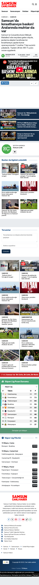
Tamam (35, 575)
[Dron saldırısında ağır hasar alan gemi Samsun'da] (10, 186)
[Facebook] (8, 519)
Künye (20, 549)
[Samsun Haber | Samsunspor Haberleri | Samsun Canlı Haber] (8, 4)
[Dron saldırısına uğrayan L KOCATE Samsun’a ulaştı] (29, 333)
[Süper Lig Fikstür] (36, 438)
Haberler (4, 17)
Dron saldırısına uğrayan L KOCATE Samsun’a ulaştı (28, 344)
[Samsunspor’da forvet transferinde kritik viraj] (29, 309)
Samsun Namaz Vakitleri (11, 530)
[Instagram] (19, 519)
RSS (7, 562)
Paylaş (6, 83)
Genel (5, 549)
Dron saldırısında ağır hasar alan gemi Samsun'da (9, 194)
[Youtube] (23, 519)
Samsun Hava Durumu (11, 528)
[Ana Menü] (36, 4)
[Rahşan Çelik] (6, 149)
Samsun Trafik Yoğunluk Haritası (14, 532)
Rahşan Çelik (17, 147)
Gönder (6, 251)
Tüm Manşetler (9, 536)
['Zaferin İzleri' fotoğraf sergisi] (10, 168)
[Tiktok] (26, 519)
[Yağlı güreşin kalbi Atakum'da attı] (28, 204)
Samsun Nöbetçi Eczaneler (12, 525)
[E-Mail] (14, 152)
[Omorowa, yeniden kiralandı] (28, 186)
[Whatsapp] (30, 519)
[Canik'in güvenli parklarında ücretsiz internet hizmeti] (9, 355)
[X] (12, 519)
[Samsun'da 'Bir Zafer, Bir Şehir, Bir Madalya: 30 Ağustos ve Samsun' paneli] (10, 204)
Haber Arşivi (8, 541)
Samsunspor (15, 11)
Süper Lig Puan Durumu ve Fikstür (14, 534)
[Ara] (33, 4)
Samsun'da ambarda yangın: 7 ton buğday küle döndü (28, 176)
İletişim (12, 549)
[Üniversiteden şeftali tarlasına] (29, 355)
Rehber (25, 11)
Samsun (5, 11)
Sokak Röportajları (28, 546)
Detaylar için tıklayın (19, 430)
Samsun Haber (8, 552)
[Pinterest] (16, 519)
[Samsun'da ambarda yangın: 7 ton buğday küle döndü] (28, 168)
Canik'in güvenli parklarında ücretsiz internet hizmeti (9, 366)
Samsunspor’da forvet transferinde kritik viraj (29, 321)
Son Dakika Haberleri (11, 539)
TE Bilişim (24, 568)
